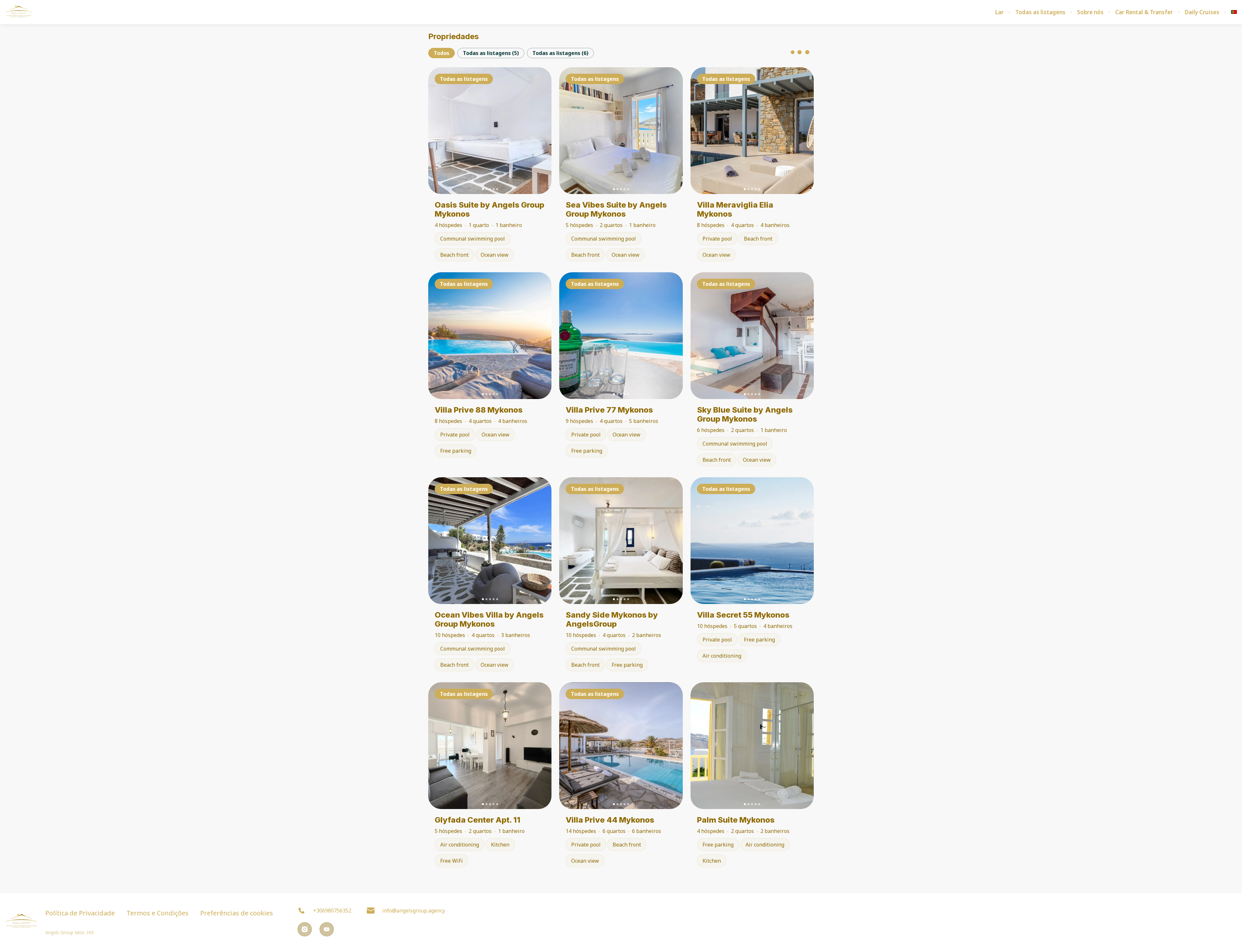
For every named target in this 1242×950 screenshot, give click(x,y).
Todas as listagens (1040, 12)
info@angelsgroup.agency (413, 910)
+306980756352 (332, 910)
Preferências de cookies (236, 913)
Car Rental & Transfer (1144, 12)
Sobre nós (1090, 12)
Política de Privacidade (80, 913)
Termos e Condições (157, 913)
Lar (999, 12)
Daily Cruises (1201, 12)
